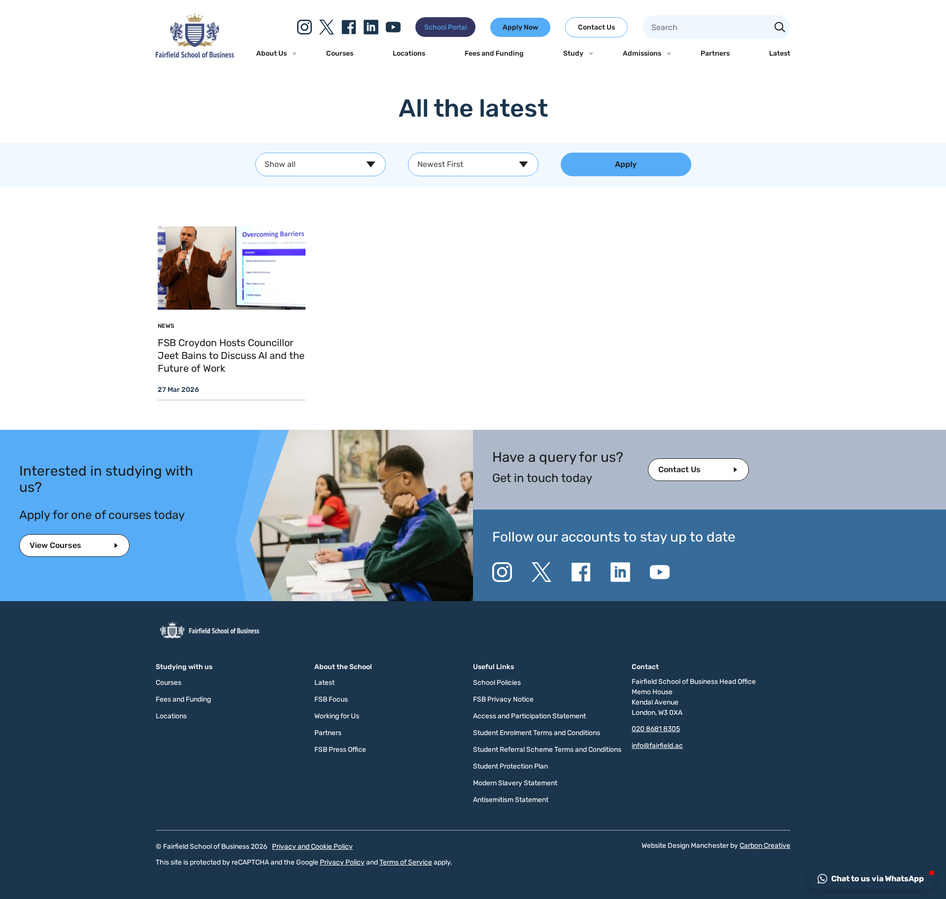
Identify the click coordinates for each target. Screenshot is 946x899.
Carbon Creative (765, 845)
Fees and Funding (494, 53)
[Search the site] (780, 28)
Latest (779, 53)
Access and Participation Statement (529, 716)
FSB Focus (331, 699)
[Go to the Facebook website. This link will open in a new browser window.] (348, 27)
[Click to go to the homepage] (195, 55)
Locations (409, 53)
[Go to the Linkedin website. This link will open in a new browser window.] (371, 27)
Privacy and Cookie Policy (312, 846)
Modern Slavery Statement (515, 783)
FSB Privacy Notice (503, 699)
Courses (339, 53)
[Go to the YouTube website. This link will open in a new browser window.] (393, 27)
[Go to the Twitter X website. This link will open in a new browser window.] (326, 27)
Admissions (642, 53)
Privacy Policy (342, 862)
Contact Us (596, 27)
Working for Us (336, 716)
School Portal (445, 27)
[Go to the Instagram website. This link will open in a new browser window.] (304, 27)
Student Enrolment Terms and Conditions (536, 733)
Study (573, 53)
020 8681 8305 (656, 729)
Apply (626, 164)
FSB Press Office (340, 749)
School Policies (497, 682)
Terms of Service (405, 862)
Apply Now (520, 27)
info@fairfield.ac (657, 745)
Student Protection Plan (510, 766)
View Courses (55, 545)
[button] (871, 878)
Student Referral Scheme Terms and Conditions (547, 749)
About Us (271, 53)
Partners (715, 53)
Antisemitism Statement (510, 800)
